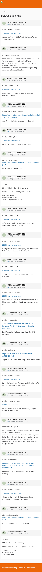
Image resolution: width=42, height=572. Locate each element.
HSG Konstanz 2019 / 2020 (16, 22)
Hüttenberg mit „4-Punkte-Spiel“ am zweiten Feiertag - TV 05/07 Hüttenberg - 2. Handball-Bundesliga (18, 465)
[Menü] (39, 3)
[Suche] (28, 3)
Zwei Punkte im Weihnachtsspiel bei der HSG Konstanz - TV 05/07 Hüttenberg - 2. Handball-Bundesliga (18, 326)
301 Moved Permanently (11, 33)
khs (8, 24)
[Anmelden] (34, 2)
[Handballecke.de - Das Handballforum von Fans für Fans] (2, 3)
